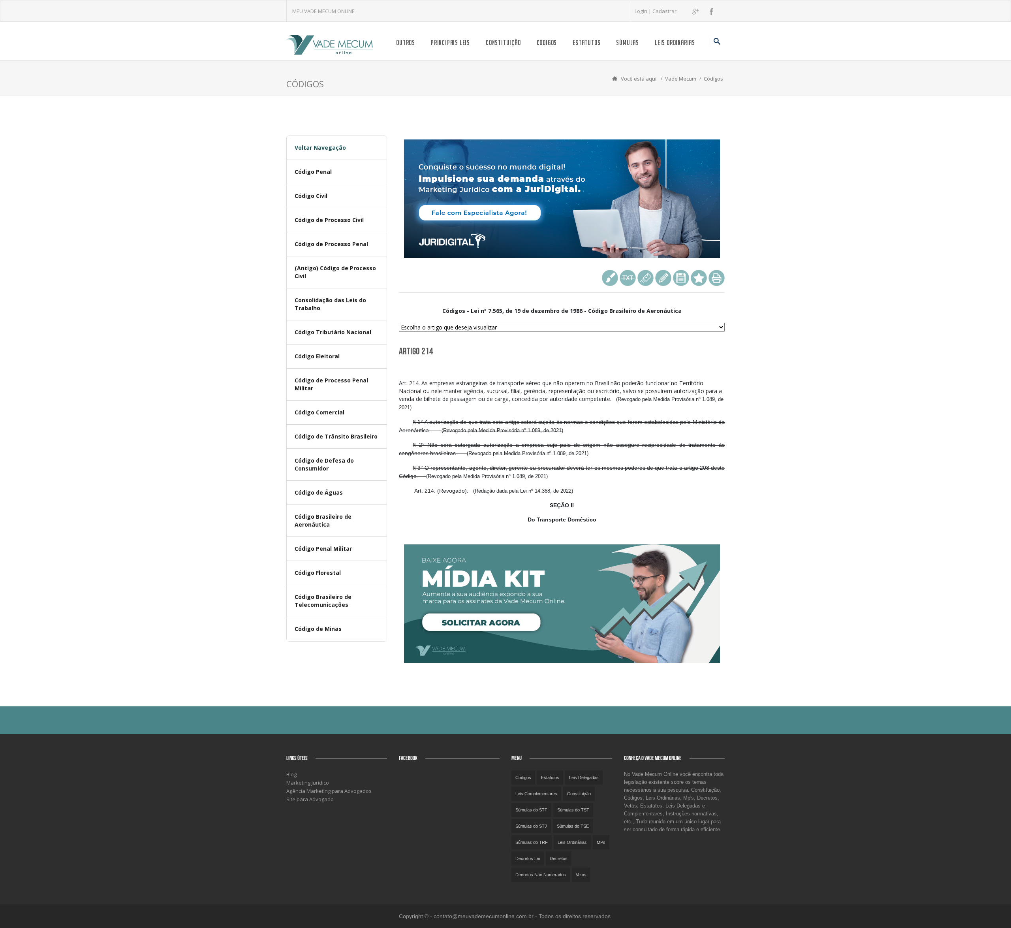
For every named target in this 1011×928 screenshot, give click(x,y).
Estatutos (586, 42)
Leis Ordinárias (675, 42)
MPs (601, 842)
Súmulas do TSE (573, 826)
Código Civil (311, 196)
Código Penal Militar (323, 548)
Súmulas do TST (573, 810)
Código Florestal (318, 572)
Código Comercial (319, 412)
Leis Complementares (536, 793)
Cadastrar (664, 11)
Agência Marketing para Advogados (329, 790)
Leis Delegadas (584, 777)
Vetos (581, 874)
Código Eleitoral (317, 356)
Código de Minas (318, 628)
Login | (643, 11)
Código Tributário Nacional (333, 332)
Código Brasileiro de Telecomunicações (323, 600)
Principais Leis (450, 42)
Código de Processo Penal (331, 244)
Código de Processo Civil (329, 220)
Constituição (503, 42)
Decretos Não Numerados (540, 874)
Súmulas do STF (531, 810)
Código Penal (313, 171)
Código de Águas (319, 492)
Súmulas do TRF (531, 842)
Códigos (547, 42)
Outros (405, 42)
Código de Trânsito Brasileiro (336, 436)
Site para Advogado (310, 799)
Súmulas (627, 42)
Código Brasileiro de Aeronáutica (323, 520)
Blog (291, 774)
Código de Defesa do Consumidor (324, 464)
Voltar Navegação (320, 147)
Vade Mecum (680, 78)
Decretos (559, 858)
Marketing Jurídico (307, 782)
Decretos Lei (527, 858)
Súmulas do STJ (531, 826)
